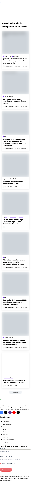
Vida (4, 426)
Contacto (5, 442)
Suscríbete (5, 434)
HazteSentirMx (9, 66)
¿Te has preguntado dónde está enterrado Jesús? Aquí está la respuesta (14, 342)
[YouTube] (14, 412)
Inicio (4, 419)
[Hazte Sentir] (5, 5)
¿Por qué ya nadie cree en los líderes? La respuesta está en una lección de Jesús (15, 61)
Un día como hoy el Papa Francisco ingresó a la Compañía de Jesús (13, 222)
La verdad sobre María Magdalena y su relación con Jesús (14, 101)
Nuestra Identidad (7, 424)
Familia (4, 429)
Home (3, 20)
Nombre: (3, 448)
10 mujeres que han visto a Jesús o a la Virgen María (14, 381)
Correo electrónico (6, 456)
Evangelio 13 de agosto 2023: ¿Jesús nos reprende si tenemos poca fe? (15, 302)
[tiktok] (18, 412)
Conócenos (6, 421)
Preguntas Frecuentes (8, 439)
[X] (5, 412)
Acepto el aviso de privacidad (9, 463)
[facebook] (1, 412)
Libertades (5, 432)
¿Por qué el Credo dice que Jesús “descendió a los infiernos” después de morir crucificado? (14, 142)
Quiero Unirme (6, 469)
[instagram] (10, 412)
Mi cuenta (5, 437)
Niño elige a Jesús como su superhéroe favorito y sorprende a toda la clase (14, 262)
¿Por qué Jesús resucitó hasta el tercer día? (13, 182)
